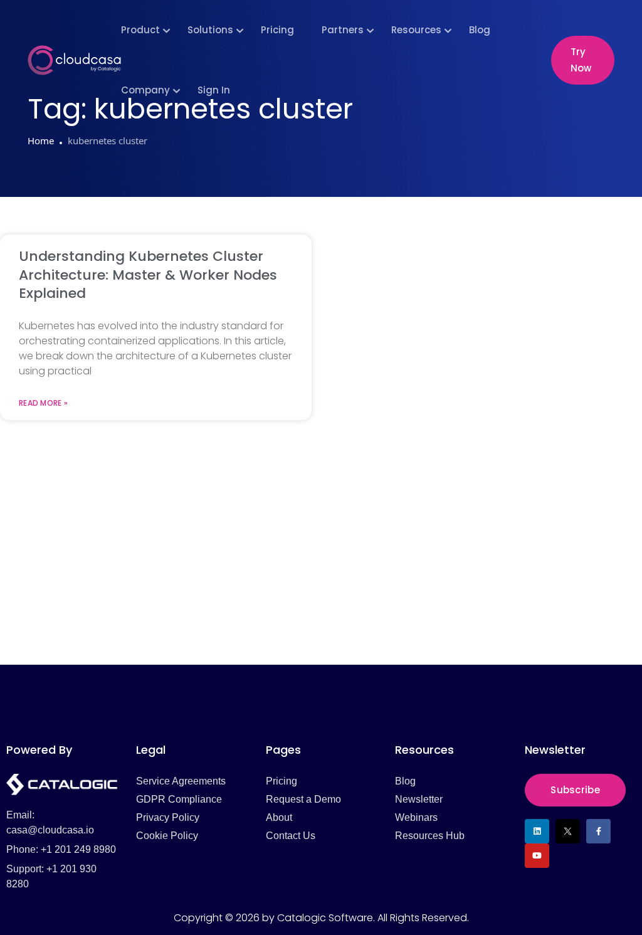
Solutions (210, 29)
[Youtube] (537, 855)
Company (145, 90)
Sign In (213, 90)
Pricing (277, 29)
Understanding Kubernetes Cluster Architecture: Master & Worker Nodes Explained (148, 274)
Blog (479, 29)
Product (140, 29)
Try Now (581, 60)
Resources (416, 29)
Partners (343, 29)
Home (41, 140)
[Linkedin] (537, 831)
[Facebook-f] (598, 831)
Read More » (43, 403)
